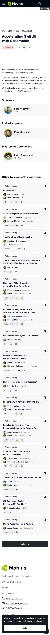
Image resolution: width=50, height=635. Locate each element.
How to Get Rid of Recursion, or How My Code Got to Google (17, 284)
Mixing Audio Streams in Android (18, 524)
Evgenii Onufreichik (15, 409)
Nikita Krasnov (13, 198)
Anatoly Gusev (13, 432)
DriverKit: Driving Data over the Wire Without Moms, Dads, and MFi (19, 311)
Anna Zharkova (14, 482)
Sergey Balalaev (14, 406)
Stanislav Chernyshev (16, 241)
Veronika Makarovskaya (17, 462)
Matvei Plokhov (13, 194)
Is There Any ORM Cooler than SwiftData (22, 402)
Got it (25, 628)
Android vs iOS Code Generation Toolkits (22, 478)
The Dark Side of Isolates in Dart (18, 237)
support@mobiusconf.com (17, 603)
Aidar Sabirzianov (15, 528)
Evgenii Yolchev (14, 340)
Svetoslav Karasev (15, 316)
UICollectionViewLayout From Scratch (20, 336)
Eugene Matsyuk (14, 221)
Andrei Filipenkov (14, 218)
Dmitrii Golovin (13, 363)
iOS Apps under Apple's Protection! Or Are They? (15, 502)
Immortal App (9, 190)
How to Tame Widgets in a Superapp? (20, 382)
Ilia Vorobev (12, 267)
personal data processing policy (31, 621)
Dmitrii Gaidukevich (23, 155)
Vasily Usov (12, 458)
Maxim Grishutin (22, 132)
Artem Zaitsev (13, 245)
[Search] (39, 3)
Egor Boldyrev (13, 386)
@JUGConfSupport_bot (16, 608)
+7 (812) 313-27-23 (14, 598)
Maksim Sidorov (14, 290)
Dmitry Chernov (21, 108)
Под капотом (8, 47)
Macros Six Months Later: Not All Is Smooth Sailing (15, 357)
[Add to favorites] (45, 186)
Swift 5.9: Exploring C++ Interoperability (21, 214)
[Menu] (3, 3)
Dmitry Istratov (13, 508)
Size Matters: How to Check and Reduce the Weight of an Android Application (21, 261)
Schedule (25, 544)
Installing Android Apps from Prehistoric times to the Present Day (20, 426)
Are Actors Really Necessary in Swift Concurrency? (16, 453)
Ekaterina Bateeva (15, 366)
